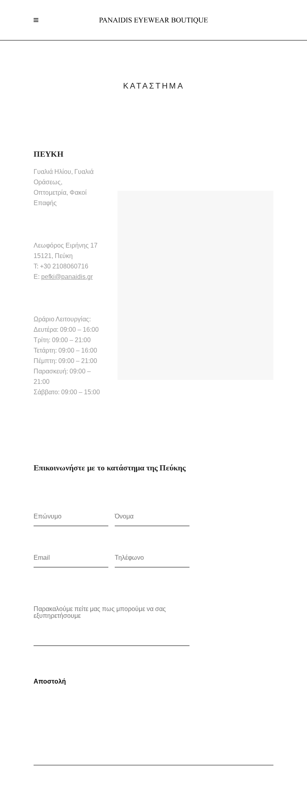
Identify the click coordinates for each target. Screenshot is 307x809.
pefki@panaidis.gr (67, 276)
